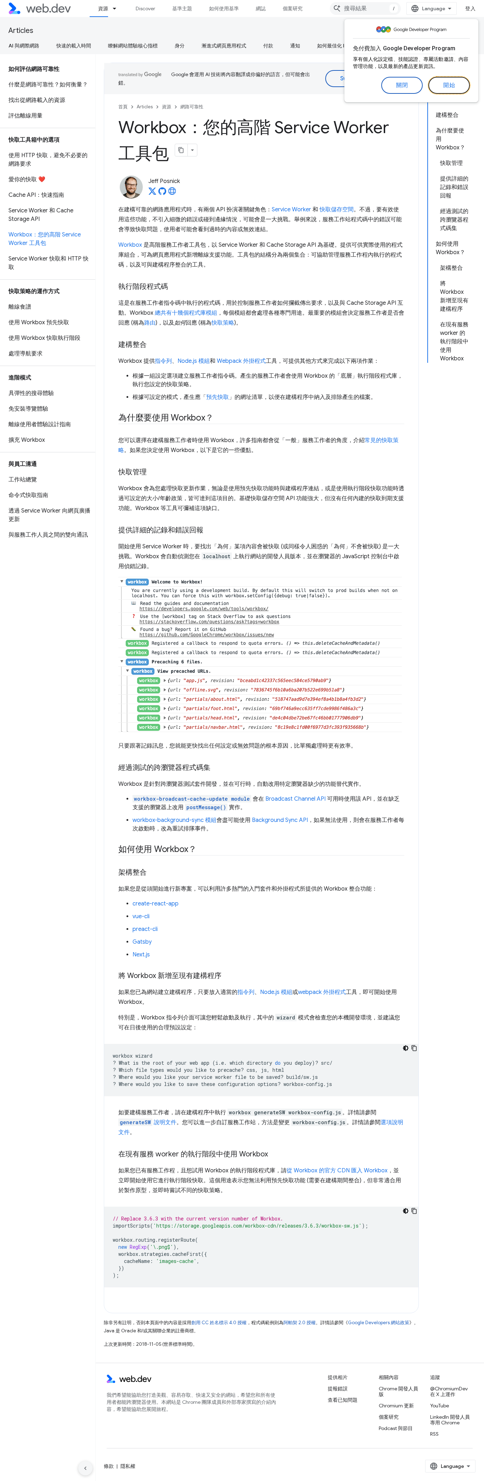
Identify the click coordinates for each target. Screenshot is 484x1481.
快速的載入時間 (73, 45)
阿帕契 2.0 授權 (299, 1323)
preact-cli (145, 929)
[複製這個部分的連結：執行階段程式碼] (174, 287)
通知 (295, 45)
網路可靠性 (191, 107)
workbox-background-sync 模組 (174, 820)
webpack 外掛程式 (322, 992)
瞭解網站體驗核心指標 (133, 45)
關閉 (402, 85)
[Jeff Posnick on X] (152, 193)
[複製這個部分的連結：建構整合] (153, 345)
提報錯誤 (338, 1388)
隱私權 (127, 1466)
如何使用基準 (224, 8)
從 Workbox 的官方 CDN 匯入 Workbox (337, 1170)
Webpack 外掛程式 (241, 361)
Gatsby (142, 941)
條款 (109, 1466)
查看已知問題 (343, 1400)
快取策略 (223, 322)
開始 (449, 85)
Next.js (141, 954)
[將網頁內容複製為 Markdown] (181, 150)
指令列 (163, 361)
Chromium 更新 (396, 1405)
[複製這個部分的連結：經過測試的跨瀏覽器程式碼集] (216, 768)
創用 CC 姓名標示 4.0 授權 (219, 1323)
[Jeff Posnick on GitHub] (162, 193)
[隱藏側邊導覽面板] (85, 1468)
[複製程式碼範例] (414, 1048)
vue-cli (141, 916)
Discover (145, 8)
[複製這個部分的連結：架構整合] (153, 873)
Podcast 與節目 (396, 1428)
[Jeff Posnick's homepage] (172, 193)
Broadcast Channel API (295, 798)
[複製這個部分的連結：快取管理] (153, 472)
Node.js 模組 (194, 361)
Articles (21, 30)
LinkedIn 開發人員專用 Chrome (450, 1420)
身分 (180, 45)
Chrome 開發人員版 (398, 1391)
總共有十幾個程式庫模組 (186, 312)
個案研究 (293, 8)
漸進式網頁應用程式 (224, 45)
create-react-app (156, 903)
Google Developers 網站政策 (378, 1323)
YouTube (439, 1405)
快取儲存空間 (337, 209)
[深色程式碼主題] (405, 1048)
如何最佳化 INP (334, 45)
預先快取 (217, 397)
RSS (434, 1434)
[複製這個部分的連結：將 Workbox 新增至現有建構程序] (227, 976)
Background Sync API (280, 820)
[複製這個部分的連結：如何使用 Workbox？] (203, 850)
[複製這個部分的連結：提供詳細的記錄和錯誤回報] (209, 530)
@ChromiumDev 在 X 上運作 (449, 1391)
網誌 (261, 8)
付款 (268, 45)
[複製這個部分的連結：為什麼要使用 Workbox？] (219, 418)
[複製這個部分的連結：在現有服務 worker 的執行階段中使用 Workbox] (274, 1154)
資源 (103, 8)
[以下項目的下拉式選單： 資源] (117, 8)
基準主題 (182, 8)
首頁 (123, 107)
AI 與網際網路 (24, 45)
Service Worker (291, 209)
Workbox (130, 244)
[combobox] (365, 8)
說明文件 (148, 1122)
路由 (150, 322)
